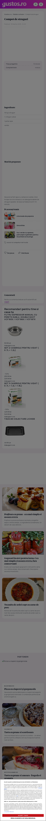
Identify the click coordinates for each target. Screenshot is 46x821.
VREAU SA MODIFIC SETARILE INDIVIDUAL (23, 818)
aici (17, 795)
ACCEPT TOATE (23, 815)
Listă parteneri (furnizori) (9, 811)
